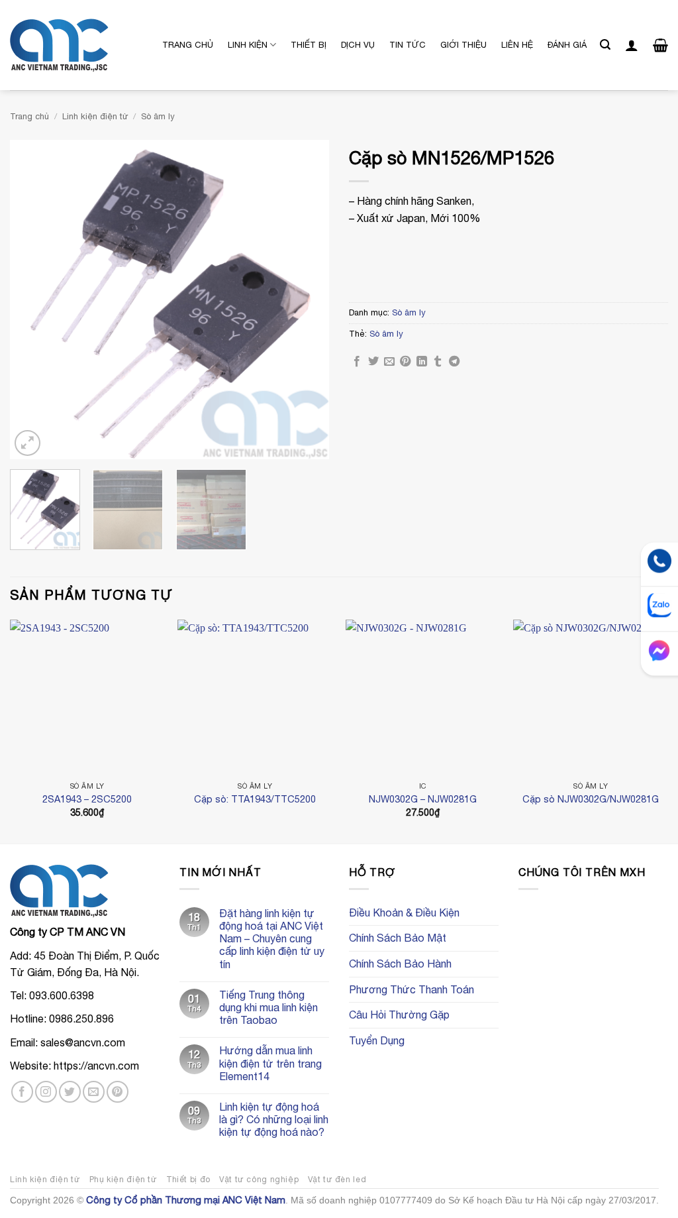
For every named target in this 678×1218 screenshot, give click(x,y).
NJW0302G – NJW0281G (423, 798)
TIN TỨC (407, 45)
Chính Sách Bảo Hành (400, 963)
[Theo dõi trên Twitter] (70, 1092)
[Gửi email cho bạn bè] (389, 362)
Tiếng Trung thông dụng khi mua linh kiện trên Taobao (268, 1007)
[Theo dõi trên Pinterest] (117, 1092)
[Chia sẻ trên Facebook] (357, 362)
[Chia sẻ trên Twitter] (373, 362)
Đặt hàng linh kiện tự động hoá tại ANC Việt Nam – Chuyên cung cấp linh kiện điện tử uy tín (271, 938)
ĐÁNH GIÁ (567, 45)
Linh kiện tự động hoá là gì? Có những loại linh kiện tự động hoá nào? (273, 1119)
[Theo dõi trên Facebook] (22, 1092)
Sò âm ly (157, 116)
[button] (605, 45)
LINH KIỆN (247, 45)
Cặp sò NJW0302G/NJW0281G (590, 798)
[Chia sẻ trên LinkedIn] (421, 362)
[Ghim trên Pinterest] (405, 362)
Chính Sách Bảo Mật (397, 938)
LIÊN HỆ (517, 45)
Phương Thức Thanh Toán (411, 989)
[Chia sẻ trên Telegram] (454, 362)
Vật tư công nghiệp (259, 1179)
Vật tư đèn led (337, 1179)
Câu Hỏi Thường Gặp (399, 1015)
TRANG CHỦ (187, 45)
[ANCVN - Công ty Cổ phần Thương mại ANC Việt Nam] (76, 45)
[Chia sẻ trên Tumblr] (437, 362)
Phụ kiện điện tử (123, 1179)
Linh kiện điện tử (95, 116)
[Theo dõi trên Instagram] (46, 1092)
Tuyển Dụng (377, 1040)
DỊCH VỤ (358, 45)
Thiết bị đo (188, 1179)
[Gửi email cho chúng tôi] (94, 1092)
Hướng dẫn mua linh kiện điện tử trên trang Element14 (270, 1062)
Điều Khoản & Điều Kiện (404, 912)
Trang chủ (29, 116)
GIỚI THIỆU (463, 45)
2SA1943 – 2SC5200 (87, 798)
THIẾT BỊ (308, 45)
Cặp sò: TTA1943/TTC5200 (255, 798)
